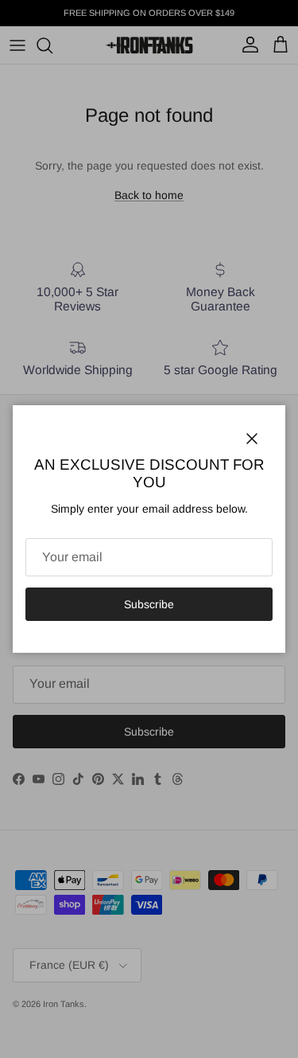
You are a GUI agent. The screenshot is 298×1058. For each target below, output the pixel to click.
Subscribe (149, 604)
